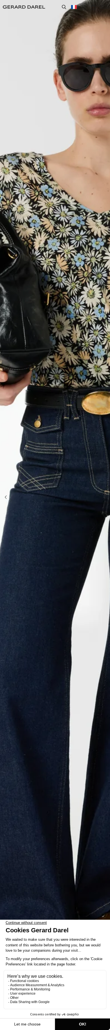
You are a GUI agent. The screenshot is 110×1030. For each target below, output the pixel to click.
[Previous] (5, 497)
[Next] (104, 497)
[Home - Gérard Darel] (24, 7)
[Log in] (83, 7)
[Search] (64, 7)
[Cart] (93, 7)
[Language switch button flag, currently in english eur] (74, 7)
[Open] (103, 7)
